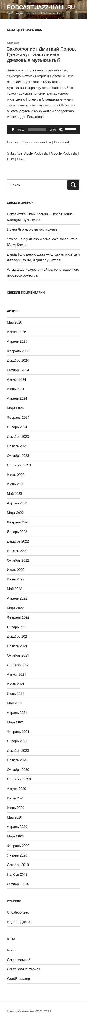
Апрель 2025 (17, 341)
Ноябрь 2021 (17, 645)
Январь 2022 (17, 626)
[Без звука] (61, 129)
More (21, 158)
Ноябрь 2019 (17, 874)
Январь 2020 (17, 855)
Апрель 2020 (17, 826)
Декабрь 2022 (18, 541)
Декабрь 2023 (18, 436)
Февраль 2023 (18, 521)
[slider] (71, 129)
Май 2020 (14, 817)
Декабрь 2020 (18, 750)
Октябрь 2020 (18, 769)
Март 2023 (15, 512)
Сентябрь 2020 (19, 778)
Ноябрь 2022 (17, 550)
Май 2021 (14, 702)
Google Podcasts (64, 153)
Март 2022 (15, 607)
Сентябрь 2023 (19, 464)
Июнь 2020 (15, 807)
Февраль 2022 (18, 617)
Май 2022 (14, 588)
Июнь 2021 (15, 693)
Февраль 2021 (18, 731)
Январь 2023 (17, 531)
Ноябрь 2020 (17, 759)
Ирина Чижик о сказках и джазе (32, 229)
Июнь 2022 (15, 579)
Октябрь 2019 (18, 883)
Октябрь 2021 (18, 655)
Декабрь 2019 (18, 864)
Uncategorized (18, 912)
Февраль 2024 (18, 417)
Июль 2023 (15, 474)
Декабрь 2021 (18, 636)
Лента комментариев (23, 968)
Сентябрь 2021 (19, 664)
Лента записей (18, 959)
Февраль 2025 (18, 350)
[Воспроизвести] (13, 129)
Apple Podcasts (36, 153)
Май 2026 (14, 322)
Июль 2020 (15, 798)
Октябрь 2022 (18, 560)
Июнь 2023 (15, 483)
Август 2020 (16, 788)
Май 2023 (14, 493)
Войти (11, 950)
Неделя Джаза (18, 921)
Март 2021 (15, 721)
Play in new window (36, 141)
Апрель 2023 (17, 502)
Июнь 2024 (15, 388)
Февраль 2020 (18, 845)
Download (61, 141)
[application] (43, 129)
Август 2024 (16, 379)
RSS (10, 158)
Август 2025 (16, 331)
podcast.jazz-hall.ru (41, 7)
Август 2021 (16, 674)
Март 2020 (15, 835)
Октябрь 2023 (18, 455)
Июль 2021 (15, 683)
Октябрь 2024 (18, 369)
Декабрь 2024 (18, 360)
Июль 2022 (15, 569)
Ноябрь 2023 (17, 445)
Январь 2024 (17, 426)
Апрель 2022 (17, 598)
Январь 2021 (17, 740)
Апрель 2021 (17, 712)
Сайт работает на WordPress (29, 1011)
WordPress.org (18, 978)
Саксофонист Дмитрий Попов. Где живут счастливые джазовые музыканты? (41, 54)
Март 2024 (15, 407)
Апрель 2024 (17, 398)
